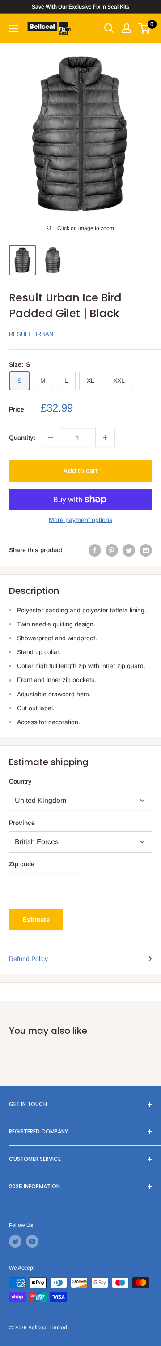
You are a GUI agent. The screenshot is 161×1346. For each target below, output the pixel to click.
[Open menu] (13, 28)
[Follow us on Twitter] (15, 1241)
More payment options (80, 519)
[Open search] (109, 28)
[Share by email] (146, 550)
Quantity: (22, 437)
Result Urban (31, 334)
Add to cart (80, 470)
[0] (144, 28)
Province (22, 822)
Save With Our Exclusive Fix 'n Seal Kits (80, 7)
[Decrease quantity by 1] (50, 437)
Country (20, 781)
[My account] (126, 28)
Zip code (21, 864)
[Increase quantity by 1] (105, 437)
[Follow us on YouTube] (32, 1241)
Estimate (36, 919)
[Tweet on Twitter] (129, 550)
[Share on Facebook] (95, 550)
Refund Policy (28, 958)
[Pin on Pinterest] (112, 550)
